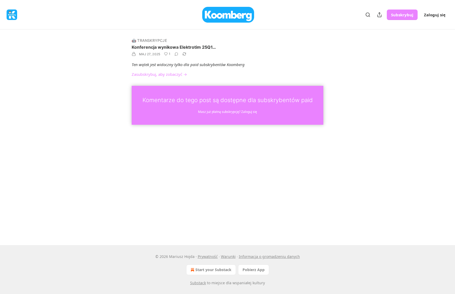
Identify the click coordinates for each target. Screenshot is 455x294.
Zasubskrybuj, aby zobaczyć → (159, 74)
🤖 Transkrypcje (149, 40)
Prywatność (208, 256)
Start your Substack (213, 269)
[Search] (368, 14)
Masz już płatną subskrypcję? (227, 111)
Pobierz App (254, 269)
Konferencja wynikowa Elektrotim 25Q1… (174, 47)
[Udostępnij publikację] (379, 14)
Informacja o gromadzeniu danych (269, 256)
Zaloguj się (435, 14)
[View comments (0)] (176, 54)
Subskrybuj (402, 14)
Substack (198, 282)
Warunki (228, 256)
